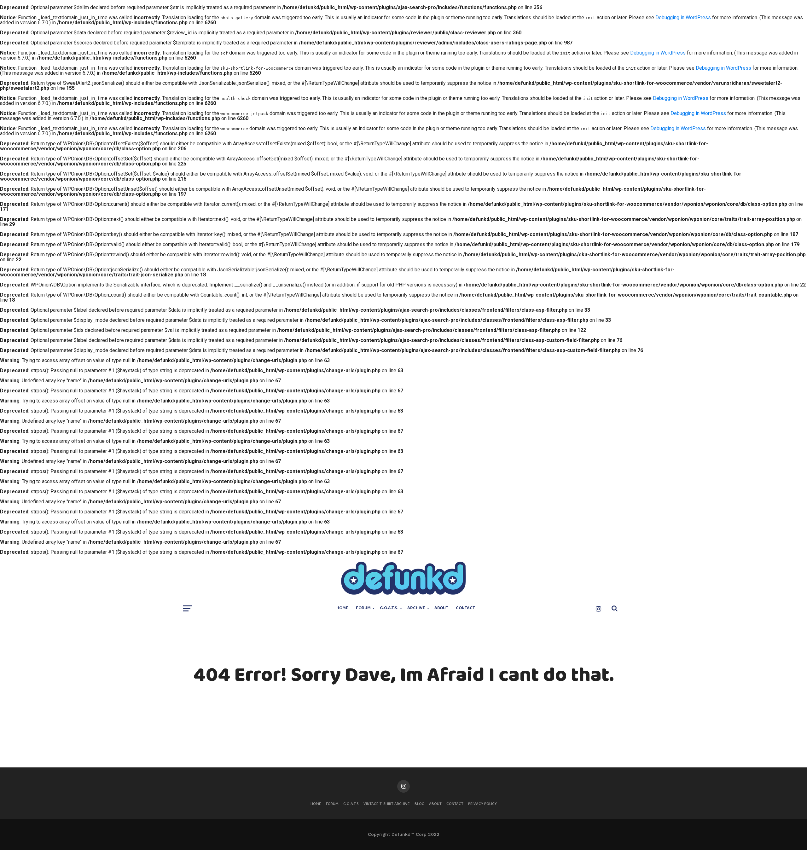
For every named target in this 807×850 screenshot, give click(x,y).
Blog (419, 804)
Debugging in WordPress (683, 17)
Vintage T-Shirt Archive (386, 804)
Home (342, 608)
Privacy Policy (482, 804)
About (441, 608)
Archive (416, 608)
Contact (465, 608)
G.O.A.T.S (351, 804)
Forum (363, 608)
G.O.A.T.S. (389, 608)
